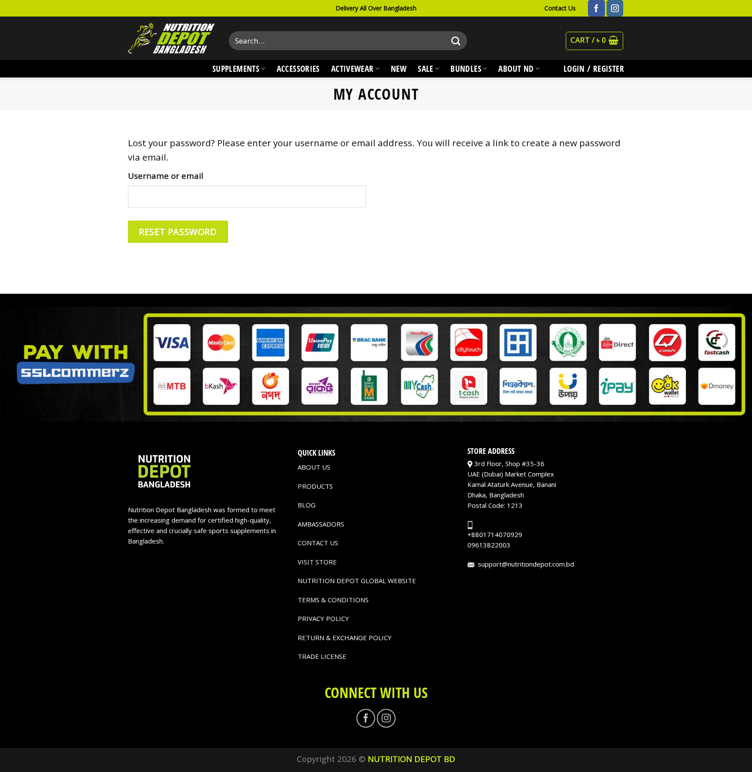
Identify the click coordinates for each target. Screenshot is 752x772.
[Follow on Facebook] (596, 8)
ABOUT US (314, 467)
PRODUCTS (315, 486)
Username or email (165, 175)
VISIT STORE (317, 561)
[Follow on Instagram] (615, 8)
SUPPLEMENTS (235, 68)
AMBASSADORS (321, 524)
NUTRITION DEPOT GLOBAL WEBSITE (357, 580)
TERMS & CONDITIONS (333, 599)
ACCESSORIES (298, 68)
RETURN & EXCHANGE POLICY (345, 637)
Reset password (178, 231)
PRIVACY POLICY (323, 618)
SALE (425, 68)
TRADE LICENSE (322, 656)
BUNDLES (465, 68)
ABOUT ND (516, 68)
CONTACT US (318, 542)
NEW (398, 68)
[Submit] (456, 40)
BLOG (307, 504)
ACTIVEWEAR (352, 68)
